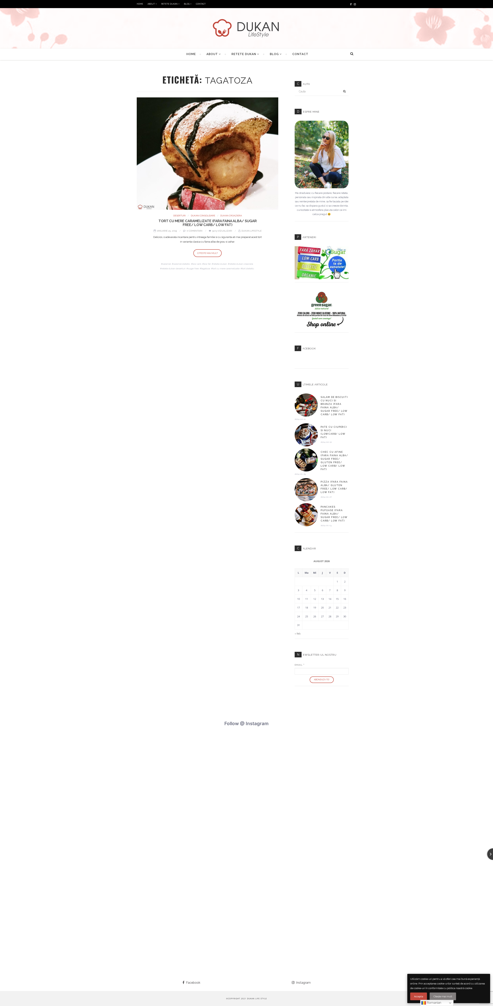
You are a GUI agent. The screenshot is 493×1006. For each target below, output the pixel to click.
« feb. (298, 633)
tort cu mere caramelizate (226, 268)
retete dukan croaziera (241, 264)
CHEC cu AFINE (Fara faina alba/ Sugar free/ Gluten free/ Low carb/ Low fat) (334, 461)
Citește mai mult (442, 996)
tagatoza (205, 268)
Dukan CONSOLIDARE (203, 215)
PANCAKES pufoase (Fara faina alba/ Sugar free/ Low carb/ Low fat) (334, 514)
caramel (167, 264)
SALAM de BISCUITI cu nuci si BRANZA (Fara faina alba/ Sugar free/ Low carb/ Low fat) (334, 406)
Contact (201, 4)
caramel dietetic (181, 264)
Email (299, 665)
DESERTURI (179, 215)
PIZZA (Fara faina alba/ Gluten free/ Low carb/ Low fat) (334, 487)
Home (140, 4)
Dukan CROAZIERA (231, 215)
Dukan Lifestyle (251, 230)
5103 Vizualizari (222, 230)
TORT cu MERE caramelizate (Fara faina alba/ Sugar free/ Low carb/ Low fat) (207, 223)
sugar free (193, 268)
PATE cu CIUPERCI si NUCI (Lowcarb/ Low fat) (334, 432)
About (151, 4)
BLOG (187, 4)
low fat (207, 264)
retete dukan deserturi (173, 268)
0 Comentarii (194, 230)
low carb (197, 264)
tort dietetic (248, 268)
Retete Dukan (169, 4)
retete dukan (220, 264)
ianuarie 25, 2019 (166, 230)
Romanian (433, 1002)
